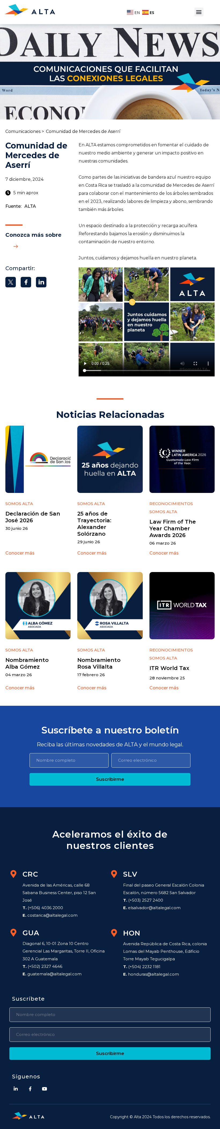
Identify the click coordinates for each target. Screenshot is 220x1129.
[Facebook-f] (30, 1088)
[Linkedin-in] (15, 1088)
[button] (199, 12)
